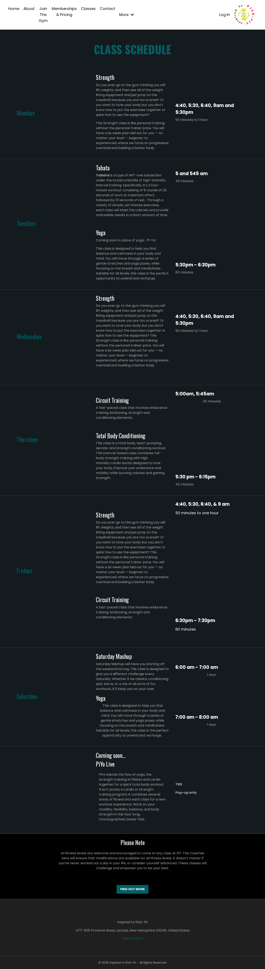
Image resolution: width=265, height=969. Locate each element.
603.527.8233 (132, 938)
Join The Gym (43, 14)
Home (13, 8)
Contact (107, 8)
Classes (88, 8)
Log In (224, 14)
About (29, 8)
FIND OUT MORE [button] (132, 889)
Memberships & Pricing (64, 11)
